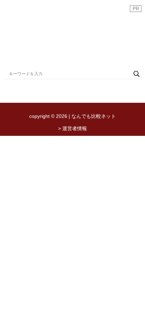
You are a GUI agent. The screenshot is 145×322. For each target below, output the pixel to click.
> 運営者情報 (72, 128)
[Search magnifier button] (136, 74)
